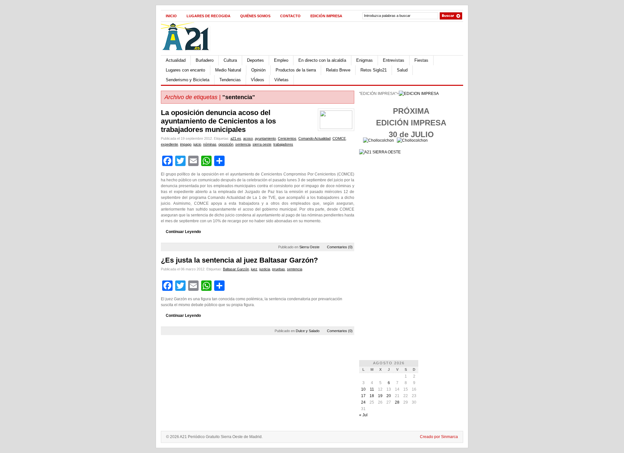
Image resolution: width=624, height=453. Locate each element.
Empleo (281, 60)
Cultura (230, 60)
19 (380, 396)
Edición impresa (326, 16)
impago (185, 144)
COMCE (339, 138)
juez (254, 269)
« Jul (363, 415)
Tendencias (230, 79)
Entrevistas (393, 60)
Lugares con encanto (185, 70)
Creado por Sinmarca (439, 436)
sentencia (243, 144)
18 (372, 396)
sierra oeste (262, 144)
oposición (225, 144)
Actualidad (176, 60)
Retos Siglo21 (373, 70)
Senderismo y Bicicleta (187, 79)
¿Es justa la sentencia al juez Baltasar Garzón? (239, 260)
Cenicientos (287, 138)
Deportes (255, 60)
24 (363, 402)
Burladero (205, 60)
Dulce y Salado (307, 331)
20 (388, 396)
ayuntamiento (265, 138)
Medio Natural (228, 70)
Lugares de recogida (208, 16)
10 (363, 389)
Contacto (290, 16)
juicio (197, 144)
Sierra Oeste (309, 247)
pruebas (278, 269)
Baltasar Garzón (236, 269)
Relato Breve (338, 70)
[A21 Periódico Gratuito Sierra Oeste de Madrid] (189, 54)
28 (397, 402)
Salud (402, 70)
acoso (248, 138)
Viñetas (281, 79)
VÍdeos (257, 79)
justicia (264, 269)
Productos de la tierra (296, 70)
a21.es (235, 138)
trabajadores (283, 144)
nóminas (209, 144)
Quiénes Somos (255, 16)
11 (372, 389)
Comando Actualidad (314, 138)
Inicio (171, 16)
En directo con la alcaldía (322, 60)
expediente (169, 144)
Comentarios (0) (340, 247)
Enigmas (364, 60)
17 (363, 396)
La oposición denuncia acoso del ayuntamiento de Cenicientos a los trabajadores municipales (218, 121)
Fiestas (421, 60)
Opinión (258, 70)
